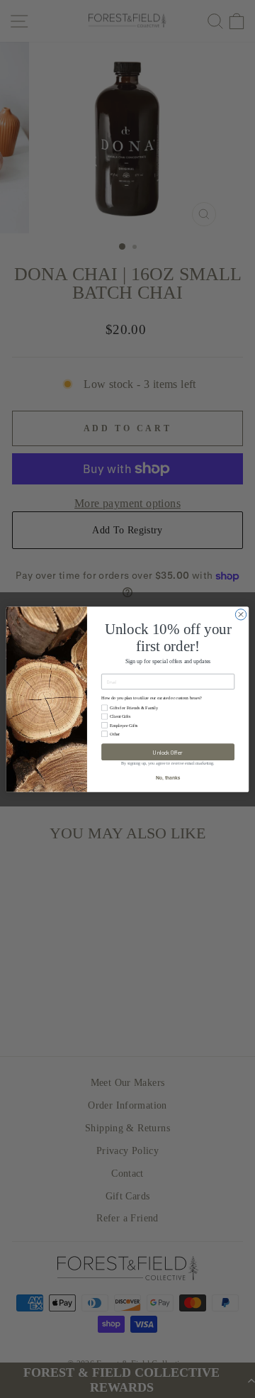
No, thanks (168, 777)
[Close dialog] (240, 614)
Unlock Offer (167, 751)
